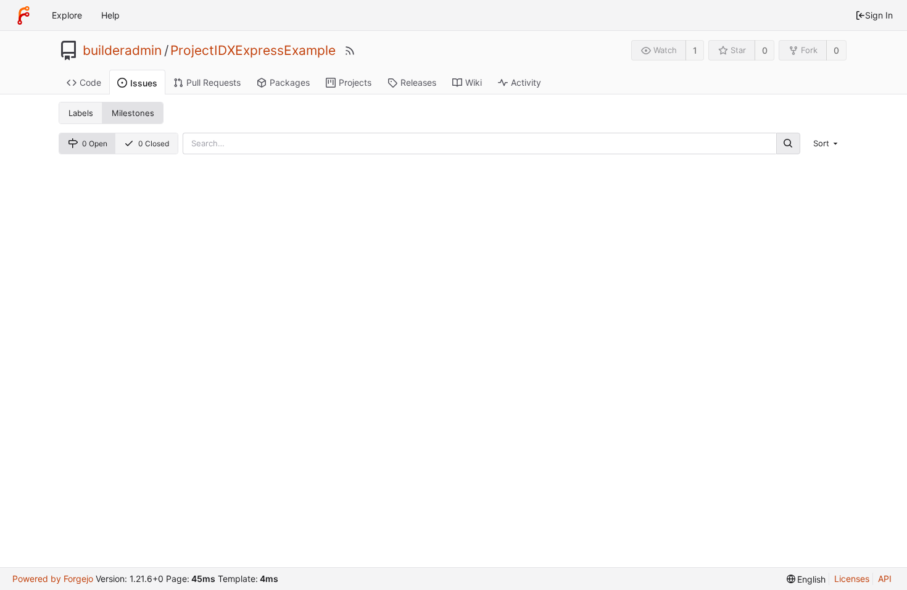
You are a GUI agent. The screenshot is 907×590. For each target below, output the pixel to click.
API (885, 578)
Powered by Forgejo (52, 578)
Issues (143, 83)
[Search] (788, 143)
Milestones (133, 113)
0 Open (94, 143)
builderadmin (122, 50)
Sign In (879, 15)
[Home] (23, 15)
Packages (290, 82)
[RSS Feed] (349, 50)
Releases (418, 82)
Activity (526, 82)
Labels (80, 113)
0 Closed (153, 143)
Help (110, 15)
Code (90, 82)
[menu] (827, 143)
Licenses (851, 578)
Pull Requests (213, 82)
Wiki (473, 82)
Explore (67, 15)
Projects (355, 82)
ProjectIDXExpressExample (253, 50)
